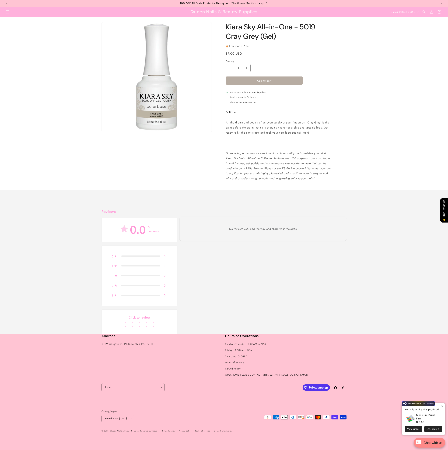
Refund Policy (233, 368)
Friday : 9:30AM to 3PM (238, 350)
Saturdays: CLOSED (236, 356)
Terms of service (202, 430)
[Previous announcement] (7, 3)
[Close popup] (442, 406)
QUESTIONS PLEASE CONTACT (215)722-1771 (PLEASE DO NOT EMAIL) (266, 374)
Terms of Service (234, 362)
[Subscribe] (160, 387)
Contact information (223, 430)
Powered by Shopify (149, 430)
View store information (242, 102)
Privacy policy (185, 430)
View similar (413, 429)
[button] (7, 12)
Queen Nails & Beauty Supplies (124, 430)
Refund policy (168, 430)
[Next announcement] (441, 3)
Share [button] (232, 112)
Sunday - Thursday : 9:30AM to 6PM (245, 344)
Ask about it (433, 429)
